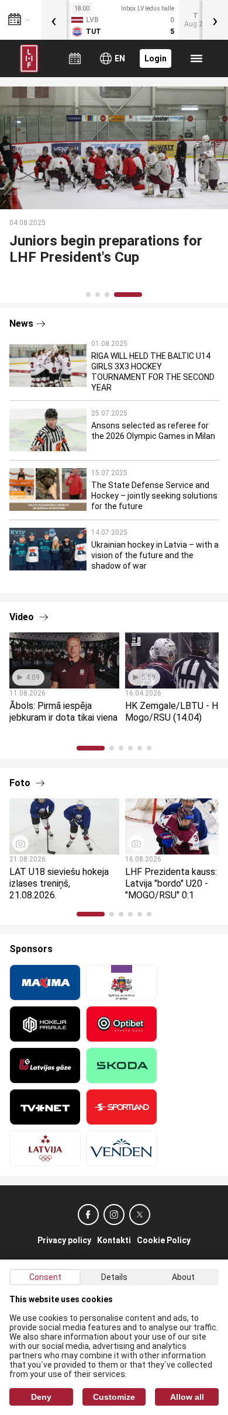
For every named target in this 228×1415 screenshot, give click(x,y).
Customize (114, 1397)
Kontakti (114, 1240)
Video (22, 616)
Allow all (187, 1397)
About (183, 1277)
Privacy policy (64, 1240)
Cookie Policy (164, 1240)
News (21, 323)
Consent (45, 1277)
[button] (88, 294)
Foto (21, 782)
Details (114, 1277)
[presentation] (54, 20)
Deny (41, 1397)
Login (155, 58)
